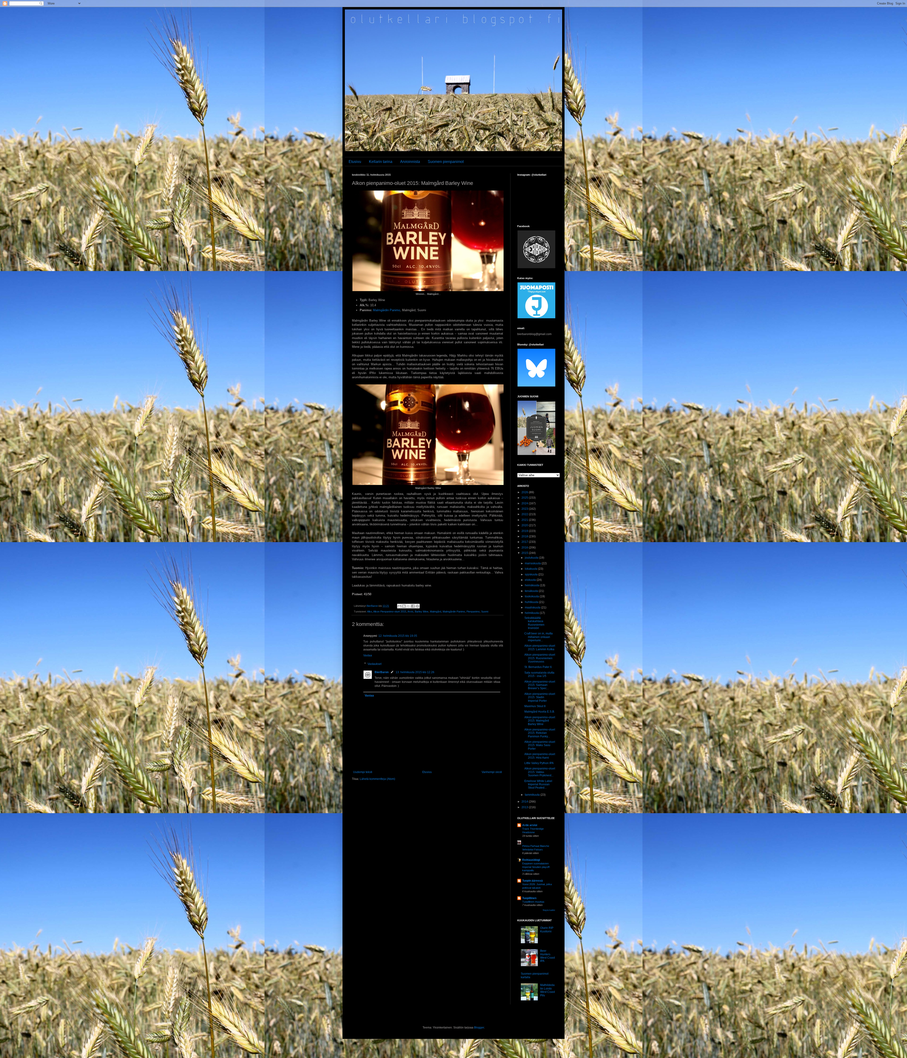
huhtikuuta (532, 602)
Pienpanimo (473, 611)
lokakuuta (531, 568)
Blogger (479, 1027)
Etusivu (355, 162)
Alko (369, 611)
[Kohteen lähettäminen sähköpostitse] (399, 606)
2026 (525, 492)
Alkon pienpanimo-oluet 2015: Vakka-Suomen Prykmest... (539, 772)
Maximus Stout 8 (535, 706)
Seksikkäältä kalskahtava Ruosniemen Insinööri (534, 623)
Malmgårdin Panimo (386, 310)
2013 (525, 807)
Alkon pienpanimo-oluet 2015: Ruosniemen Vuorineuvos (539, 658)
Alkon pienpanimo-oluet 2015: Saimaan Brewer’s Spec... (539, 685)
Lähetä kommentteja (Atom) (377, 779)
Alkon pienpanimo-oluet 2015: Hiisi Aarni (539, 755)
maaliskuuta (533, 607)
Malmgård (435, 611)
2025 (525, 497)
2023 (525, 508)
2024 (525, 503)
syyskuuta (531, 574)
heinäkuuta (532, 585)
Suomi (484, 611)
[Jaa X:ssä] (408, 606)
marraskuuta (533, 563)
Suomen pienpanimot (446, 162)
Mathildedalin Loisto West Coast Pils (547, 990)
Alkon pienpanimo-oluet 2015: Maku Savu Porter (539, 745)
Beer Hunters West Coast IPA (547, 956)
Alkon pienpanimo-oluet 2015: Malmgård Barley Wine (539, 721)
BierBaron (382, 672)
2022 (525, 514)
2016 (525, 547)
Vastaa (367, 655)
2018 (525, 536)
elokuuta (531, 580)
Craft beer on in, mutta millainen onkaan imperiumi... (538, 637)
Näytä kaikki (549, 910)
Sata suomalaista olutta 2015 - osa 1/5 (539, 674)
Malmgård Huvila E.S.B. (539, 711)
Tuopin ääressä (532, 880)
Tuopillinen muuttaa (533, 901)
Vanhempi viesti (492, 772)
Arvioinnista (410, 162)
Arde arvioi (529, 825)
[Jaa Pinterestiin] (417, 606)
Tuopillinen (529, 898)
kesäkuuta (532, 591)
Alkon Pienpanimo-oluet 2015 (389, 611)
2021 (525, 520)
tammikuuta (532, 794)
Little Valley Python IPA (539, 763)
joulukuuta (532, 557)
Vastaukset (374, 664)
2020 (525, 525)
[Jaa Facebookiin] (413, 606)
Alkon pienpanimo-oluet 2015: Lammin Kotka (539, 647)
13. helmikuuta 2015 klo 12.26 (415, 672)
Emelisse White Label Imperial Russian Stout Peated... (538, 784)
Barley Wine (421, 611)
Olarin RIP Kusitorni (546, 929)
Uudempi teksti (362, 772)
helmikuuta (532, 613)
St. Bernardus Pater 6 (538, 667)
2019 (525, 531)
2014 (525, 801)
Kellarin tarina (380, 162)
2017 (525, 542)
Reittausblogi (531, 860)
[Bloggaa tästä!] (404, 606)
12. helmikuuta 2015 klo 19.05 (397, 635)
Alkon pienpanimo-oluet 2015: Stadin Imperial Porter (539, 697)
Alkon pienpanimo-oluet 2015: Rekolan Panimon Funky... (539, 733)
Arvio (410, 611)
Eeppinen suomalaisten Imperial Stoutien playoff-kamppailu (536, 867)
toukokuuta (532, 596)
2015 (525, 553)
